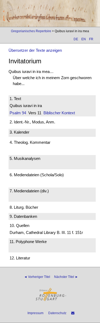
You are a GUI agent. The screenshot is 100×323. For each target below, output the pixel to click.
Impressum (35, 313)
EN (83, 39)
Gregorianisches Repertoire (31, 31)
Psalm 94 (18, 113)
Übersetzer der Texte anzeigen (35, 50)
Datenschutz (57, 313)
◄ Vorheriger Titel (37, 277)
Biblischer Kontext (59, 113)
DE (76, 39)
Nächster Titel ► (66, 277)
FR (91, 39)
